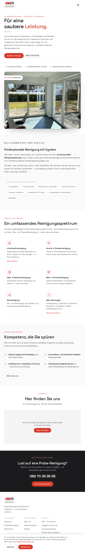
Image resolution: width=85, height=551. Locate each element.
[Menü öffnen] (78, 5)
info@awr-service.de (49, 525)
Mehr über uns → (13, 376)
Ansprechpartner (30, 525)
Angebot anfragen (14, 56)
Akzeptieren (25, 547)
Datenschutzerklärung (25, 542)
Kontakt (27, 529)
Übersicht (7, 522)
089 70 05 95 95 (32, 55)
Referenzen (8, 529)
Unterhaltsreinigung (11, 525)
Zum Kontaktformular (42, 484)
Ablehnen (10, 547)
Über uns (27, 522)
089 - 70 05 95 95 (49, 522)
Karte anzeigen (42, 430)
